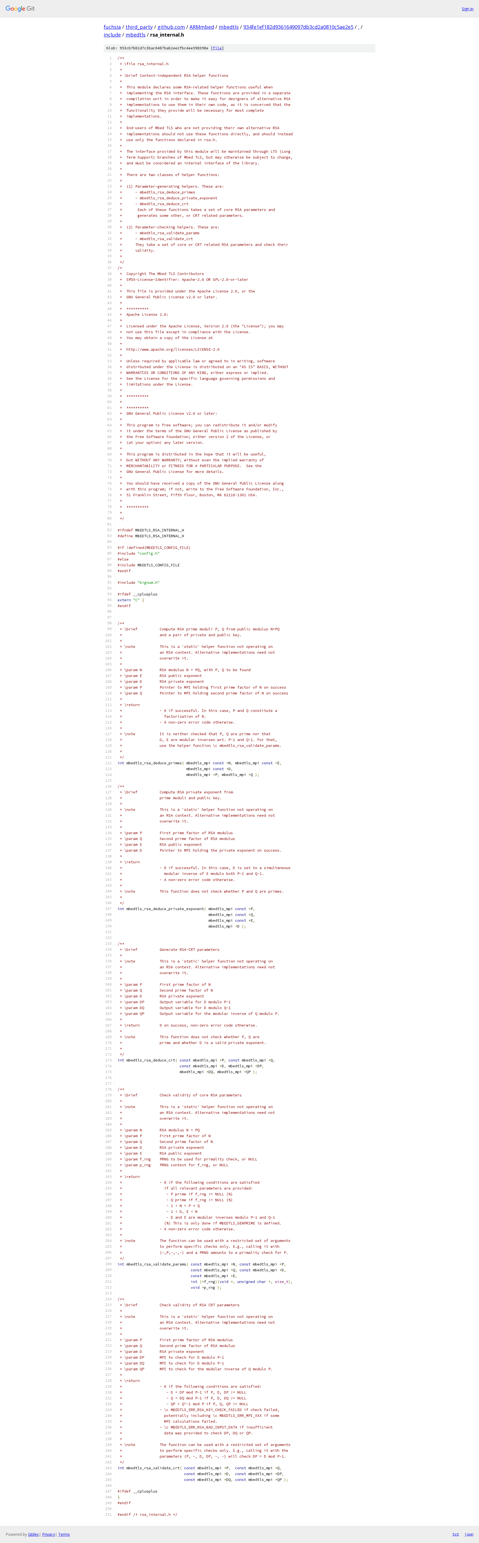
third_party (139, 27)
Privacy (48, 1534)
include (112, 34)
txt (455, 1534)
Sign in (467, 8)
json (469, 1534)
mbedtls (229, 27)
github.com (171, 27)
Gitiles (33, 1534)
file (217, 48)
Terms (64, 1534)
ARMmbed (202, 27)
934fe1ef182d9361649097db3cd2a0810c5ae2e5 (298, 27)
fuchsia (112, 27)
